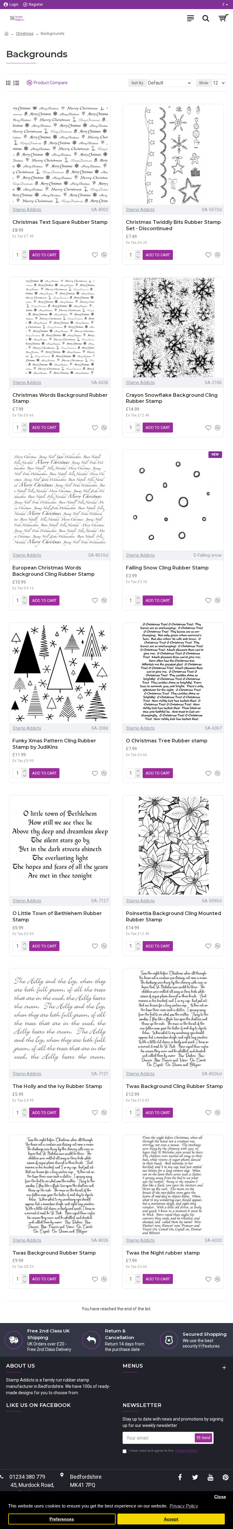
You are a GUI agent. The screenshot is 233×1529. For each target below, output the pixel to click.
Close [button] (220, 1496)
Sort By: (137, 83)
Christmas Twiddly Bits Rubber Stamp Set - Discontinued (173, 225)
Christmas (24, 33)
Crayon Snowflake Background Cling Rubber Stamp (172, 398)
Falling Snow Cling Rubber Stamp (167, 568)
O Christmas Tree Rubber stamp (167, 741)
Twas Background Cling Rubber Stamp (174, 1086)
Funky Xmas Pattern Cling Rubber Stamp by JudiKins (54, 744)
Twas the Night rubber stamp (163, 1253)
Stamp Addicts (27, 209)
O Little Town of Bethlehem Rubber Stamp (57, 916)
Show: (204, 83)
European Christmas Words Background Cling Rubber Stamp (53, 571)
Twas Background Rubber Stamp (54, 1253)
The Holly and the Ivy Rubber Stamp (57, 1086)
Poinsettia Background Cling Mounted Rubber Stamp (173, 916)
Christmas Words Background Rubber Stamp (60, 398)
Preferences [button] (61, 1519)
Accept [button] (171, 1519)
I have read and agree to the (163, 1451)
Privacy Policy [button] (184, 1505)
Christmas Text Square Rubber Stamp (60, 222)
